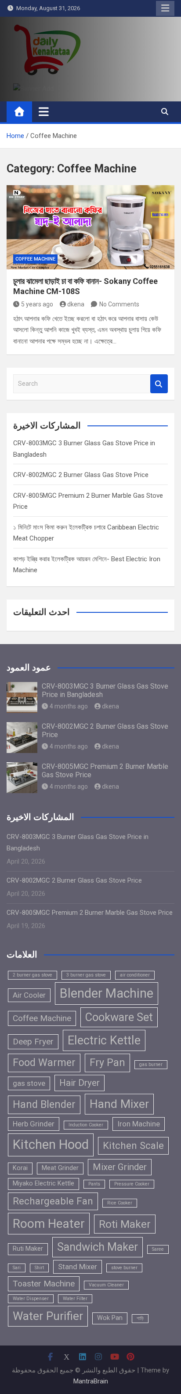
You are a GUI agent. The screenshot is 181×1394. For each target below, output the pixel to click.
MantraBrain (90, 1381)
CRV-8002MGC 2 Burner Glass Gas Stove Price (80, 475)
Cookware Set (119, 1017)
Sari (17, 1268)
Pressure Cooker (131, 1184)
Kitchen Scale (133, 1145)
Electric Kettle (104, 1040)
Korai (20, 1168)
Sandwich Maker (97, 1246)
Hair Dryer (79, 1082)
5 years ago (37, 304)
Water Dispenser (31, 1298)
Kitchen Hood (51, 1144)
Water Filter (75, 1298)
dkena (75, 304)
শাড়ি (140, 1318)
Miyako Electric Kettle (43, 1183)
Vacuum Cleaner (106, 1285)
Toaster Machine (44, 1283)
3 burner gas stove (86, 975)
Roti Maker (125, 1224)
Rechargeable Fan (53, 1201)
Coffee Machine (35, 259)
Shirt (39, 1268)
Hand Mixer (119, 1104)
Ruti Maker (28, 1248)
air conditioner (135, 975)
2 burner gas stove (32, 975)
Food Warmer (44, 1062)
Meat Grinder (60, 1168)
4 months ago (69, 706)
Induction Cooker (86, 1125)
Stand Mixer (77, 1266)
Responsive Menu (165, 8)
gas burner (151, 1064)
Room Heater (49, 1223)
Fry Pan (107, 1062)
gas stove (29, 1083)
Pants (94, 1184)
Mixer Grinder (120, 1167)
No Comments (119, 304)
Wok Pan (110, 1318)
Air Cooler (29, 995)
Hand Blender (44, 1104)
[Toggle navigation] (43, 111)
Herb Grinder (33, 1123)
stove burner (124, 1268)
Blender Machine (106, 993)
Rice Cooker (119, 1203)
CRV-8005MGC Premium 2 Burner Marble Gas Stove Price (90, 913)
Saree (158, 1249)
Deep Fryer (33, 1041)
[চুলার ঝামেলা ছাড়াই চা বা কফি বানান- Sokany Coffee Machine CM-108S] (90, 227)
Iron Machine (138, 1123)
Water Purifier (48, 1316)
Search (159, 383)
